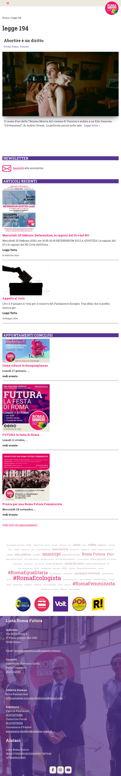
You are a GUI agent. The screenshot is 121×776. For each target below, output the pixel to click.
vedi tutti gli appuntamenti (19, 524)
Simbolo (72, 568)
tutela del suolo (74, 563)
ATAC (64, 568)
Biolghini (28, 585)
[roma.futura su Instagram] (60, 769)
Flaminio (63, 589)
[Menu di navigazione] (7, 3)
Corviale (111, 545)
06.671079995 (14, 715)
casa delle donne (71, 554)
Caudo (76, 544)
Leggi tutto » (92, 125)
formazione (67, 573)
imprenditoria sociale (14, 559)
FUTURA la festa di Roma (20, 435)
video (92, 545)
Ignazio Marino (85, 579)
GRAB (93, 549)
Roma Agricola (98, 559)
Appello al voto (13, 298)
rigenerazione (107, 573)
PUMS (36, 568)
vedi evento (10, 376)
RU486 (28, 545)
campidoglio (17, 564)
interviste (56, 568)
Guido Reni (28, 564)
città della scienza (31, 559)
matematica (74, 549)
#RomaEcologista (37, 578)
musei (9, 579)
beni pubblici (23, 554)
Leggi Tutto (9, 250)
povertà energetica (105, 549)
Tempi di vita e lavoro (41, 545)
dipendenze (18, 585)
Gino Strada (39, 564)
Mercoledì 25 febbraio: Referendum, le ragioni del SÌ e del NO (45, 235)
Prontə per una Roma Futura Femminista (32, 504)
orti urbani (111, 559)
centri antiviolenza (95, 563)
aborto (9, 585)
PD (108, 564)
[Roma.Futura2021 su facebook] (52, 769)
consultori (38, 585)
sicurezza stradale (70, 579)
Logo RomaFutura (43, 549)
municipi (51, 554)
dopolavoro (85, 549)
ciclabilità (37, 555)
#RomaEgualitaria (28, 572)
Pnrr (110, 554)
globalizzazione (47, 559)
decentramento (55, 573)
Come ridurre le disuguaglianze (25, 365)
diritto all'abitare (54, 563)
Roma (10, 554)
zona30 (67, 585)
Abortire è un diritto (23, 40)
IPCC (10, 549)
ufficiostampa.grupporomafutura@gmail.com (34, 698)
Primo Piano (11, 46)
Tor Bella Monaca (100, 579)
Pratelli (54, 545)
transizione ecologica (50, 589)
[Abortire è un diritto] (60, 84)
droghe (17, 549)
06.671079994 (14, 723)
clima (84, 545)
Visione (24, 46)
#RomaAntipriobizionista (87, 568)
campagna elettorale (87, 573)
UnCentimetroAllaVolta (15, 545)
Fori (69, 545)
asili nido (62, 545)
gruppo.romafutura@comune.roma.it (37, 650)
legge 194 (25, 549)
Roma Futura (93, 554)
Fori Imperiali (46, 568)
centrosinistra (74, 589)
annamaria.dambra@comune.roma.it (29, 731)
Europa (112, 579)
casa (33, 549)
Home (5, 17)
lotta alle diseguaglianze (65, 559)
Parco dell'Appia (49, 585)
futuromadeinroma (25, 568)
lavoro (60, 585)
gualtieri (102, 545)
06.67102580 (13, 671)
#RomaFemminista (93, 583)
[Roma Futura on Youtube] (68, 769)
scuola (101, 568)
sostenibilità (60, 549)
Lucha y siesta (83, 559)
